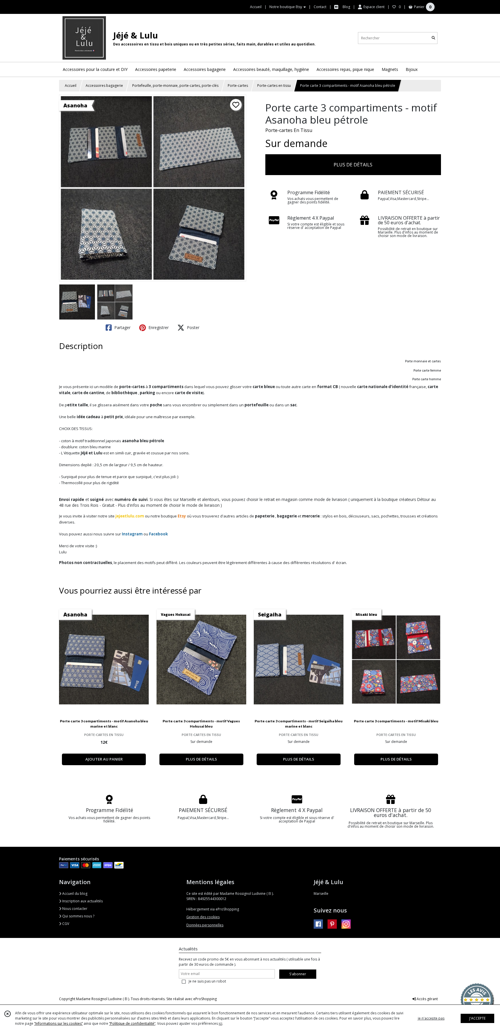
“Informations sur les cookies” (58, 1023)
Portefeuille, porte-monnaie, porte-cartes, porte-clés (175, 85)
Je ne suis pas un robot (207, 981)
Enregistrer (158, 327)
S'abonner (297, 974)
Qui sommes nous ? (77, 916)
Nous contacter (74, 908)
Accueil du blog (74, 893)
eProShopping (205, 998)
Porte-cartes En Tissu (288, 130)
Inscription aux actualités (82, 901)
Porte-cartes (238, 85)
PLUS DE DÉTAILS (353, 164)
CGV (65, 923)
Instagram (132, 534)
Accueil (70, 85)
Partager (121, 327)
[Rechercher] (433, 38)
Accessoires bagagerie (104, 85)
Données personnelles (204, 925)
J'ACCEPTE (477, 1018)
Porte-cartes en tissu (274, 85)
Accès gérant (427, 998)
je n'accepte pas (431, 1018)
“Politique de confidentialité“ (132, 1023)
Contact (320, 6)
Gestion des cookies (203, 917)
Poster (192, 327)
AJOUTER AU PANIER (104, 759)
